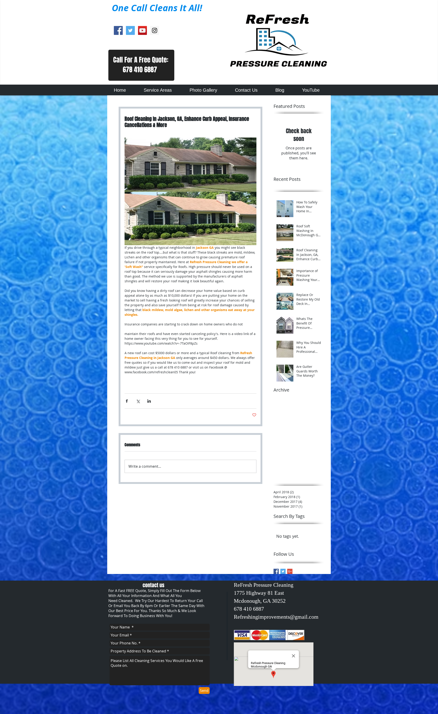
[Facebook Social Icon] (118, 30)
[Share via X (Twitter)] (138, 401)
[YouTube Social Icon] (142, 30)
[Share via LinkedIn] (149, 401)
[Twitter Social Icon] (130, 30)
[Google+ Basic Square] (289, 571)
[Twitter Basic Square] (283, 571)
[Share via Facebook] (127, 401)
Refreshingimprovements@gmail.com (276, 617)
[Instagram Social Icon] (154, 30)
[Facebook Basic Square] (276, 571)
